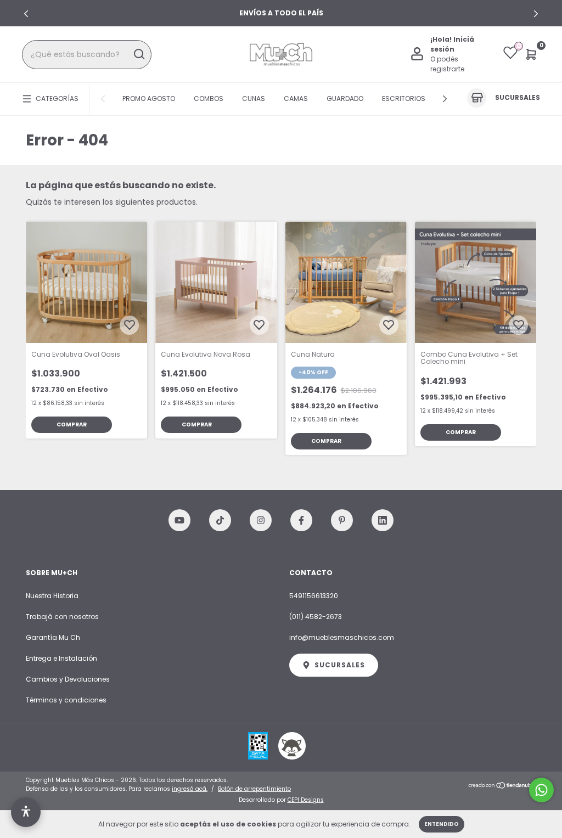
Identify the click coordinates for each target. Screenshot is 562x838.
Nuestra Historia (52, 595)
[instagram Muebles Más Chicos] (261, 520)
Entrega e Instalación (61, 658)
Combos (208, 98)
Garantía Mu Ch (53, 637)
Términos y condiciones (66, 700)
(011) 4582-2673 (315, 616)
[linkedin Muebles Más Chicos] (383, 520)
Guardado (345, 98)
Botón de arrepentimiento (254, 789)
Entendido (441, 824)
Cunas (253, 98)
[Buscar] (139, 54)
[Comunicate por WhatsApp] (541, 790)
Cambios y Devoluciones (68, 679)
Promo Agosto (148, 98)
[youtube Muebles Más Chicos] (179, 520)
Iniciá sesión (452, 44)
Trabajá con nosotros (62, 616)
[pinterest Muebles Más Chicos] (342, 520)
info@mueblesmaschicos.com (341, 637)
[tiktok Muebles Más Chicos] (220, 520)
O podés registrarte (447, 64)
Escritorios (403, 98)
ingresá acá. (189, 789)
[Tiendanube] (502, 785)
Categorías (57, 98)
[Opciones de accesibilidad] (26, 812)
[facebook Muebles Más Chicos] (301, 520)
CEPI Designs (306, 800)
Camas (296, 98)
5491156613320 (313, 595)
